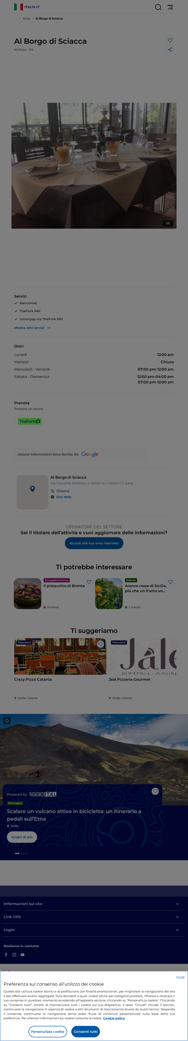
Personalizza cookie (48, 1032)
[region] (94, 1006)
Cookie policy (114, 1018)
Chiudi (180, 977)
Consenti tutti (85, 1032)
